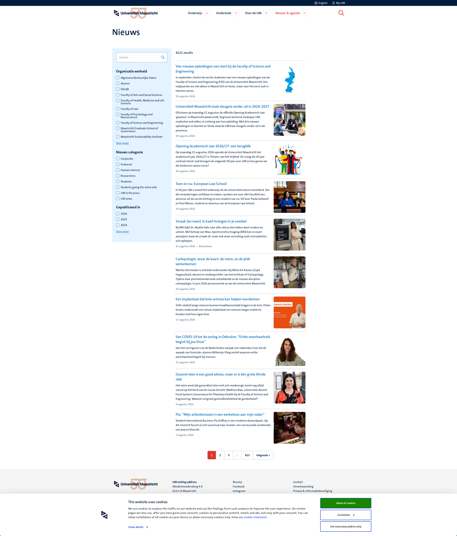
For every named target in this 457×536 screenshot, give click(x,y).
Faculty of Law (129, 108)
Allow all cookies (346, 503)
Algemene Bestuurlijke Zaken (138, 77)
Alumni (125, 83)
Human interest (130, 170)
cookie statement (255, 517)
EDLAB (125, 89)
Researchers (128, 175)
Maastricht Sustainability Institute (141, 136)
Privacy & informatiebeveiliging (312, 491)
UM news (126, 198)
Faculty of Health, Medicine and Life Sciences (142, 102)
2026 (124, 213)
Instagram (239, 491)
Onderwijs (195, 13)
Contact (298, 482)
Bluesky (237, 482)
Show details (135, 527)
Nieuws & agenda (287, 13)
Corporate (127, 158)
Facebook (239, 486)
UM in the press (130, 193)
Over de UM (253, 13)
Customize (343, 515)
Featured (126, 164)
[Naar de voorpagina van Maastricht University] (135, 13)
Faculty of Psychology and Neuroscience (137, 116)
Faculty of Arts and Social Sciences (141, 95)
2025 (124, 219)
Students (126, 181)
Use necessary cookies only (345, 526)
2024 (124, 225)
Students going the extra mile (139, 187)
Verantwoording (303, 486)
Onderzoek (223, 13)
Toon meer (122, 143)
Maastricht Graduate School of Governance (139, 130)
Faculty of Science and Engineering (142, 122)
